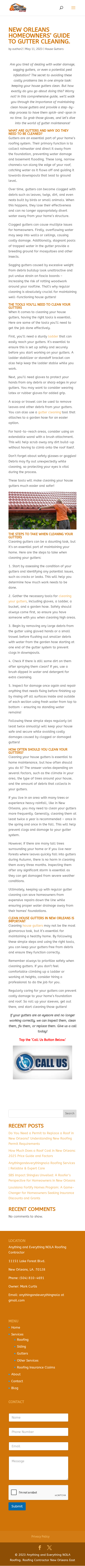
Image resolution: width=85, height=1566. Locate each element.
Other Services (27, 1360)
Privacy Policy (40, 1536)
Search (69, 1113)
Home (15, 1327)
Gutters (22, 1353)
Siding (21, 1346)
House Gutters (54, 49)
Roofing (22, 1340)
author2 (17, 49)
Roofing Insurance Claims (36, 1367)
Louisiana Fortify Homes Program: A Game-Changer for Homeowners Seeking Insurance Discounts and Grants (41, 1193)
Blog (14, 1388)
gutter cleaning (49, 412)
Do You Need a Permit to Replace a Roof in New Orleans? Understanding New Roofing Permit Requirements (41, 1138)
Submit (17, 1506)
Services (17, 1334)
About (16, 1374)
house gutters (33, 925)
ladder (53, 336)
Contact (17, 1381)
